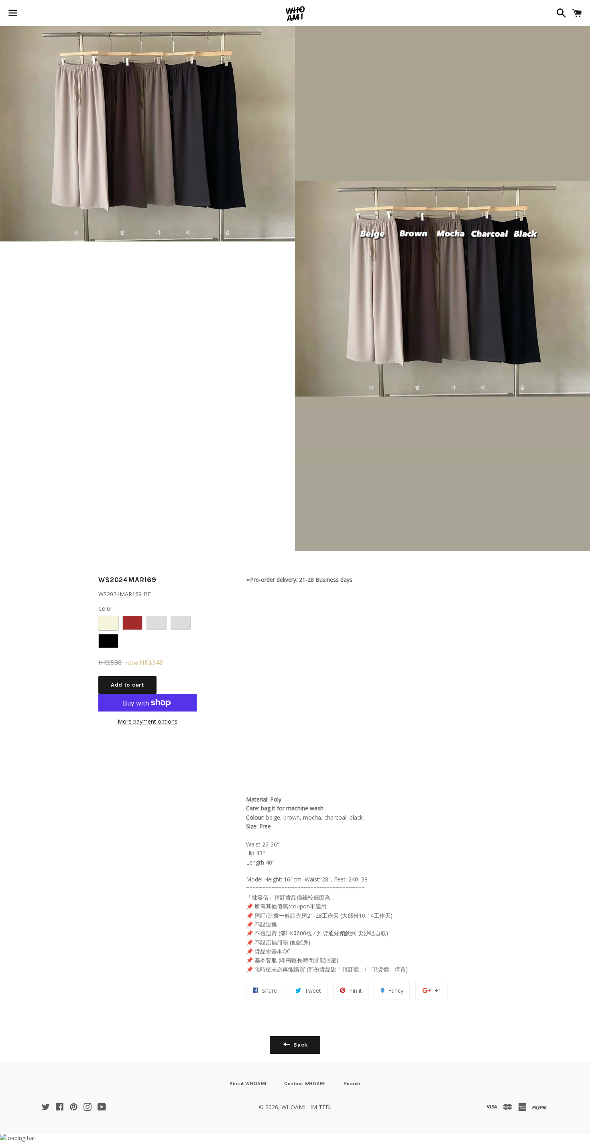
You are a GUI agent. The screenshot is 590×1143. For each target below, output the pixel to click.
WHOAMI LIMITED (305, 1107)
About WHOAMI (248, 1083)
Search (352, 1083)
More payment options (147, 721)
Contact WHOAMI (305, 1083)
